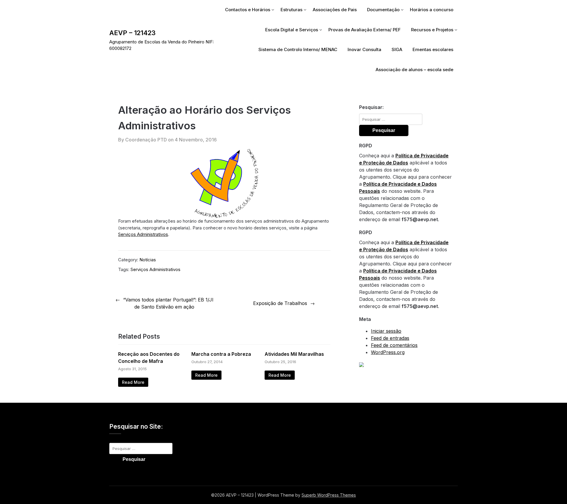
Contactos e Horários (247, 9)
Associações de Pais (335, 9)
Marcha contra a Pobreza (221, 354)
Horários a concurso (431, 9)
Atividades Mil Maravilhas (294, 354)
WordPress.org (388, 352)
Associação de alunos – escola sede (414, 69)
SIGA (397, 49)
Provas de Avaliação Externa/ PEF (364, 29)
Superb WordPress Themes (329, 495)
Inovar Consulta (364, 49)
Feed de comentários (394, 345)
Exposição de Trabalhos (280, 303)
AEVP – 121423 (132, 33)
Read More (133, 382)
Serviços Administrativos (143, 234)
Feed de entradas (390, 338)
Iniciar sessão (386, 331)
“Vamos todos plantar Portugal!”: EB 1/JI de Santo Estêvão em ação (168, 303)
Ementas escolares (433, 49)
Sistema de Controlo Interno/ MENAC (297, 49)
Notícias (147, 259)
